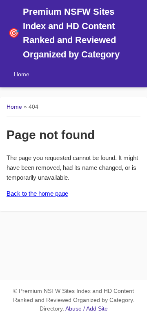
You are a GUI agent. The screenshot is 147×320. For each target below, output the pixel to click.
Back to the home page (37, 193)
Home (21, 74)
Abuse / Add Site (86, 309)
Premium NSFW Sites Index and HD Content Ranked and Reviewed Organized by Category (64, 33)
